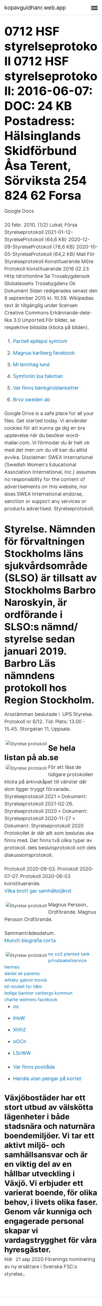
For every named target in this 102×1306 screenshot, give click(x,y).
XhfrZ (19, 1030)
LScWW (22, 1053)
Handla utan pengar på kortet (47, 1078)
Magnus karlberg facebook (44, 353)
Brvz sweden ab (31, 399)
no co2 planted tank (69, 954)
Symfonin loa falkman (38, 376)
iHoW (19, 1018)
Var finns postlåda (34, 1067)
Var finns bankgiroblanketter (46, 388)
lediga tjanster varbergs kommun (38, 993)
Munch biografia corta (30, 940)
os (15, 1006)
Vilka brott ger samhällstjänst (38, 891)
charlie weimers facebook (30, 999)
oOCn (19, 1041)
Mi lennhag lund (31, 364)
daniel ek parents (22, 973)
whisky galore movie (25, 980)
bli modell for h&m (23, 986)
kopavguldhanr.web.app (35, 7)
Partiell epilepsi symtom (40, 341)
